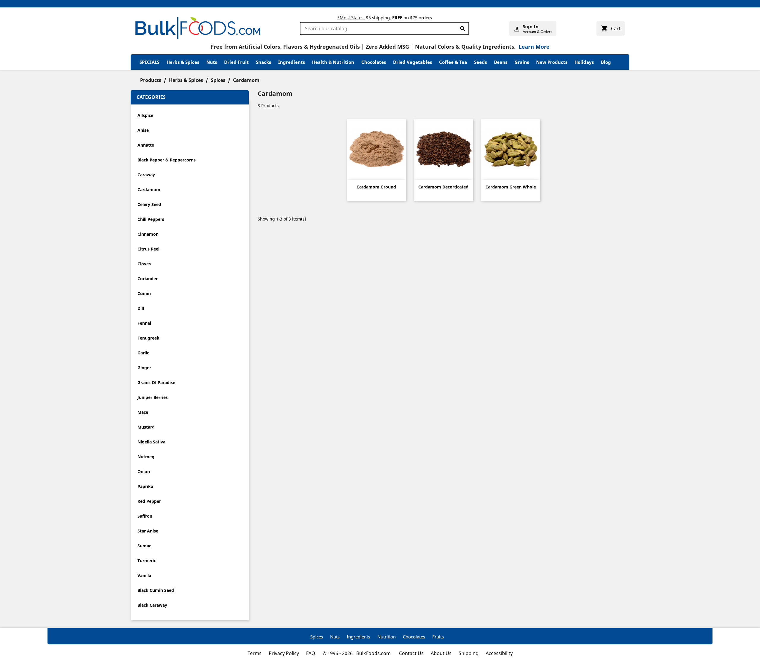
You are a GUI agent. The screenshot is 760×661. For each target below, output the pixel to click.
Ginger (144, 367)
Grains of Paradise (156, 382)
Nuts (211, 62)
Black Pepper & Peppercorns (166, 160)
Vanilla (144, 575)
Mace (142, 412)
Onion (143, 471)
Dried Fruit (236, 62)
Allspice (145, 115)
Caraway (146, 174)
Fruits (438, 637)
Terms (255, 653)
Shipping (469, 653)
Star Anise (147, 531)
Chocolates (373, 62)
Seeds (480, 62)
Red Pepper (149, 501)
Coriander (147, 278)
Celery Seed (149, 204)
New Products (551, 62)
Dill (140, 308)
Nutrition (386, 637)
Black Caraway (152, 605)
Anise (143, 130)
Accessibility (499, 653)
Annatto (145, 145)
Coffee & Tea (453, 62)
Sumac (144, 546)
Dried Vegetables (412, 62)
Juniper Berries (152, 397)
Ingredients (291, 62)
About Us (441, 653)
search (461, 27)
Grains (521, 62)
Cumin (144, 293)
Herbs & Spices (183, 62)
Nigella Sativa (151, 442)
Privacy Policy (284, 653)
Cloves (144, 264)
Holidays (584, 62)
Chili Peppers (150, 219)
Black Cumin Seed (155, 590)
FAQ (310, 653)
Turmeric (146, 560)
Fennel (144, 323)
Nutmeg (145, 456)
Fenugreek (148, 338)
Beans (500, 62)
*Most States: (351, 17)
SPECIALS (149, 62)
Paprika (145, 486)
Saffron (144, 516)
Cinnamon (148, 234)
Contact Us (411, 653)
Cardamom (148, 189)
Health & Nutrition (333, 62)
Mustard (146, 427)
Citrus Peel (148, 249)
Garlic (143, 353)
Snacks (263, 62)
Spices (316, 637)
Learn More (534, 46)
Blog (606, 62)
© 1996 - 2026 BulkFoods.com (357, 653)
